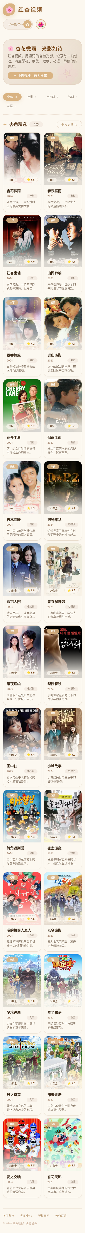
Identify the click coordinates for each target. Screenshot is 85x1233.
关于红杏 (8, 1216)
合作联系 (61, 1216)
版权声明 (43, 1216)
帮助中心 (26, 1216)
